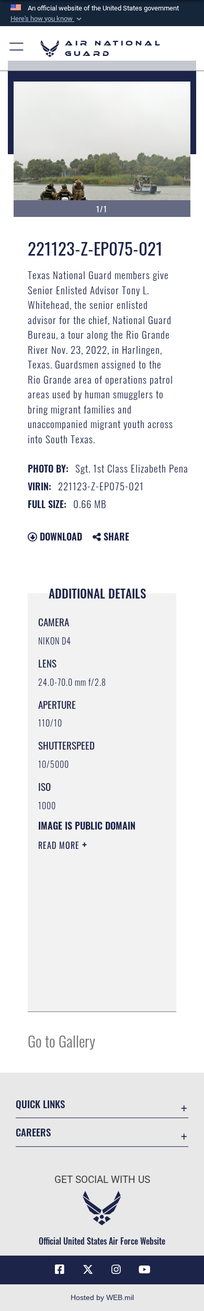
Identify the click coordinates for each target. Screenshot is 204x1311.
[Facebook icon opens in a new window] (59, 1270)
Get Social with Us (102, 1180)
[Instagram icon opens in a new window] (116, 1270)
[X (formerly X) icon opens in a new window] (88, 1270)
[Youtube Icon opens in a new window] (144, 1270)
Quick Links (40, 1103)
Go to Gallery (61, 1040)
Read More (60, 845)
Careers (33, 1132)
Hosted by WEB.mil (102, 1297)
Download (59, 536)
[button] (47, 19)
